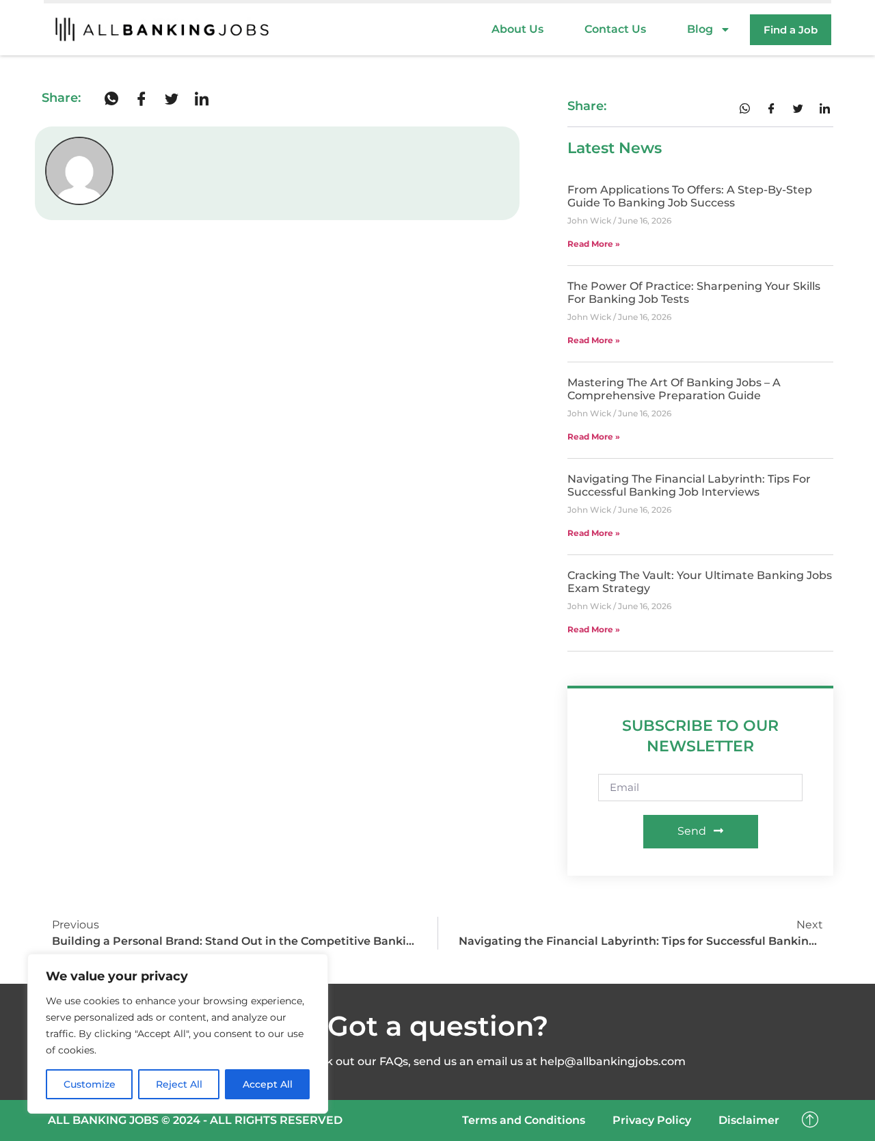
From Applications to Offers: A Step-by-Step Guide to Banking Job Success (689, 196)
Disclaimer (748, 1120)
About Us (517, 29)
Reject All (179, 1084)
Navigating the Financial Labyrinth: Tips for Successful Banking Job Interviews (689, 485)
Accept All (268, 1084)
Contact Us (615, 29)
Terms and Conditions (523, 1120)
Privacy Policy (651, 1120)
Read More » (593, 244)
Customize (90, 1084)
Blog (700, 29)
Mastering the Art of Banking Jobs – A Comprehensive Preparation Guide (674, 389)
